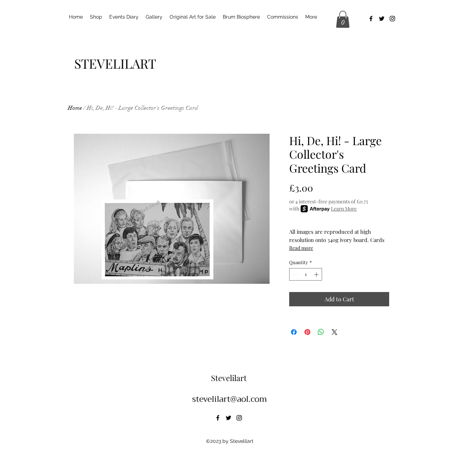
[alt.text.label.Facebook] (371, 18)
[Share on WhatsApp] (321, 332)
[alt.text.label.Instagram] (392, 18)
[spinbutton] (306, 274)
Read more (301, 247)
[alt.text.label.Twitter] (381, 18)
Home (75, 108)
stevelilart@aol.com (229, 399)
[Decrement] (294, 274)
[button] (343, 19)
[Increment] (317, 274)
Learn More (344, 208)
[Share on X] (334, 332)
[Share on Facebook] (294, 332)
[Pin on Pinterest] (307, 332)
